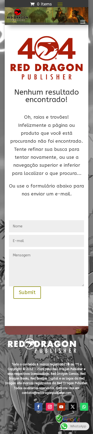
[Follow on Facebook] (38, 407)
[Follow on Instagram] (50, 407)
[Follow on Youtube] (61, 407)
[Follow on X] (73, 407)
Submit (27, 292)
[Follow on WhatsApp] (84, 407)
